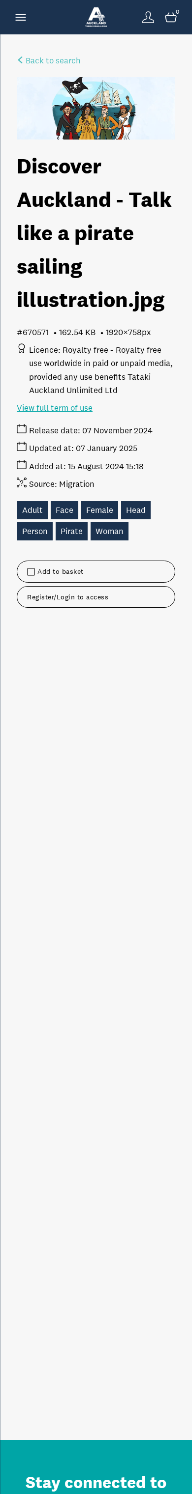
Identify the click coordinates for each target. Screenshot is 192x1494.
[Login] (148, 17)
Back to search (52, 61)
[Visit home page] (96, 17)
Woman (110, 531)
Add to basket (60, 571)
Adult (32, 510)
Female (99, 510)
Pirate (72, 531)
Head (136, 510)
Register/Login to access (67, 596)
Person (35, 531)
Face (64, 510)
